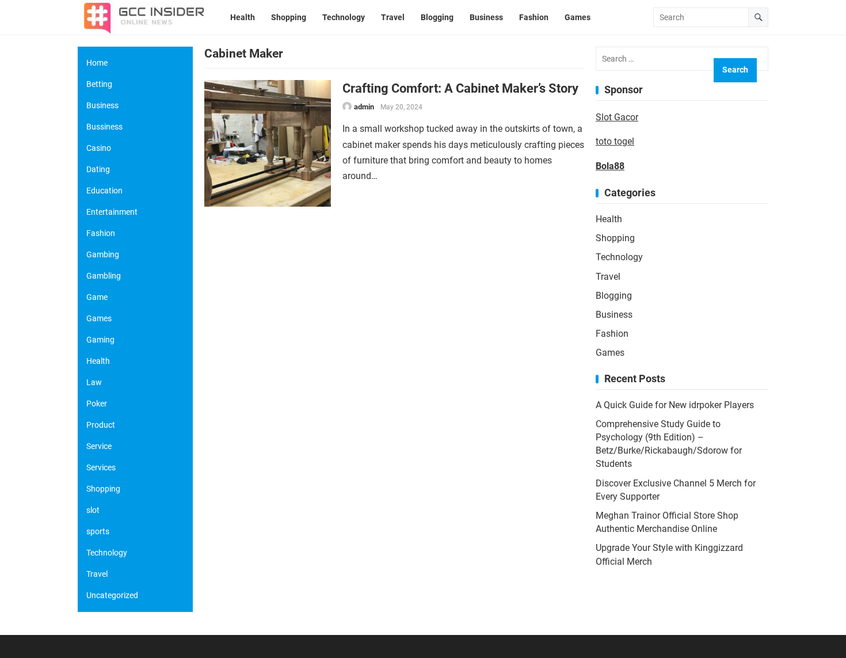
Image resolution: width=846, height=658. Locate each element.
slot (93, 510)
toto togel (615, 141)
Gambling (103, 275)
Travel (608, 276)
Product (100, 424)
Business (614, 314)
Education (104, 190)
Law (94, 382)
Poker (96, 403)
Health (609, 219)
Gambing (102, 254)
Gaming (100, 339)
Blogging (614, 295)
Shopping (615, 238)
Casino (98, 148)
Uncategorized (112, 595)
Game (97, 297)
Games (610, 352)
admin (364, 106)
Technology (619, 257)
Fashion (612, 333)
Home (97, 62)
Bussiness (104, 126)
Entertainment (112, 211)
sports (97, 531)
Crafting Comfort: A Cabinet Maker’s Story (460, 88)
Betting (99, 84)
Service (99, 446)
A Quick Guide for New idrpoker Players (675, 405)
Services (101, 467)
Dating (98, 169)
